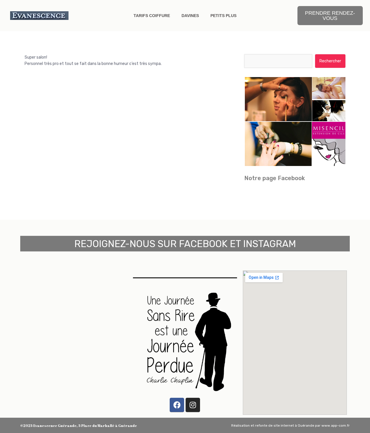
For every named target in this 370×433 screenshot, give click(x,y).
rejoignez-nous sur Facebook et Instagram (185, 243)
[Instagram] (193, 405)
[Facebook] (177, 405)
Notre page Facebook (274, 178)
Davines (190, 15)
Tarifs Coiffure (152, 15)
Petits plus (223, 15)
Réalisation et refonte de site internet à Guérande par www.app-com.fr (290, 425)
